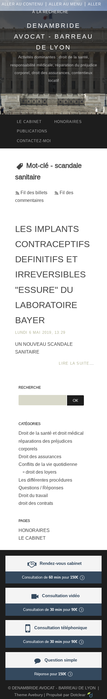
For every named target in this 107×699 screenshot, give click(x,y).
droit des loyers (41, 472)
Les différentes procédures (45, 480)
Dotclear (78, 694)
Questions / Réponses (41, 487)
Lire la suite (74, 363)
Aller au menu (65, 4)
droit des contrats (36, 503)
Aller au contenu (22, 4)
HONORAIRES (34, 530)
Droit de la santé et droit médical (51, 433)
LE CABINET (32, 538)
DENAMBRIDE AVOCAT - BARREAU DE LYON (53, 36)
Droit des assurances (40, 456)
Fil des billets (34, 192)
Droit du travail (33, 495)
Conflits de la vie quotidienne (48, 464)
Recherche (30, 388)
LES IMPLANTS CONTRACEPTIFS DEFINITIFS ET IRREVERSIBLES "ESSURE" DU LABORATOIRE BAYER (52, 274)
